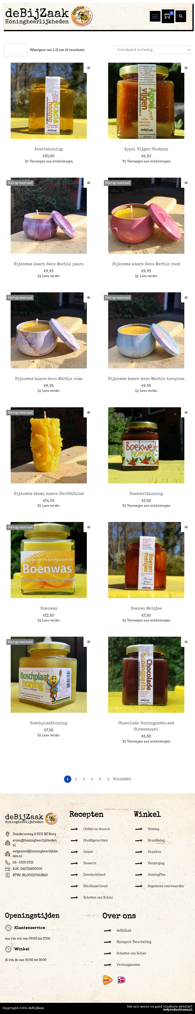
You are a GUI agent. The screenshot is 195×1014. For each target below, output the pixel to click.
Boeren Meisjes (146, 609)
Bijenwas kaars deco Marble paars (49, 264)
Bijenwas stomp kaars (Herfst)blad (49, 494)
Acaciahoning (49, 149)
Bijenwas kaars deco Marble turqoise (146, 379)
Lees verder (51, 276)
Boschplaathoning (48, 723)
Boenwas (48, 609)
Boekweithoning (146, 494)
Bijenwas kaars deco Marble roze (49, 379)
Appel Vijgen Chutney (146, 149)
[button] (155, 16)
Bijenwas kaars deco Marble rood (146, 264)
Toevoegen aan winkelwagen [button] (51, 161)
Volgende (122, 779)
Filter (18, 49)
